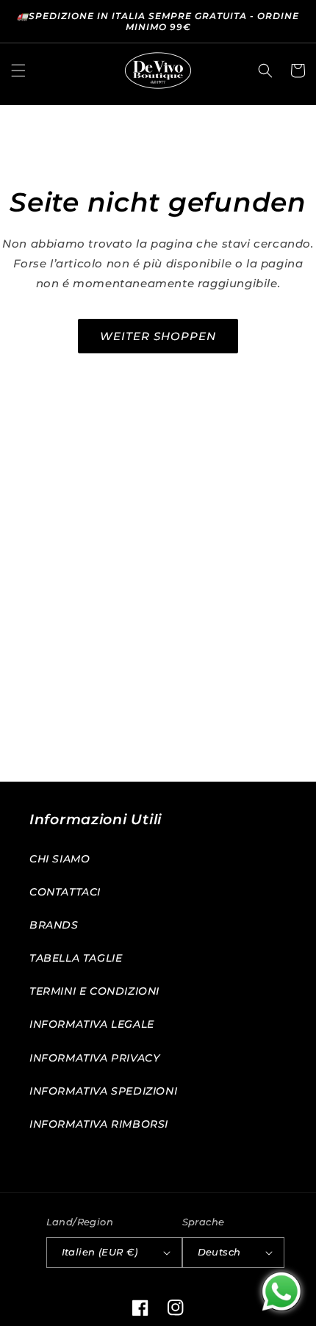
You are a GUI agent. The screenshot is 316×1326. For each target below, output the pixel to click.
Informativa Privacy (94, 1057)
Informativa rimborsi (98, 1124)
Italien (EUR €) (100, 1252)
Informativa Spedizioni (103, 1091)
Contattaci (65, 891)
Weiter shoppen (158, 336)
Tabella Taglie (75, 958)
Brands (54, 925)
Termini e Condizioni (94, 991)
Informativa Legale (91, 1024)
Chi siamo (59, 858)
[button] (18, 70)
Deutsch (219, 1252)
